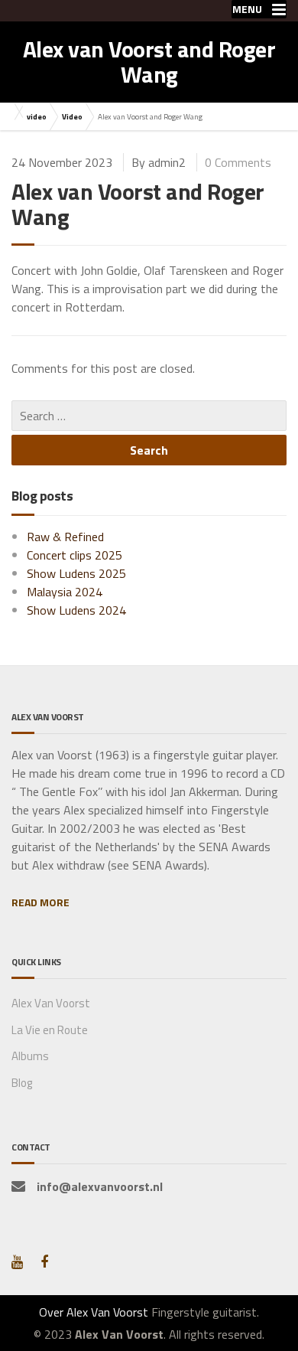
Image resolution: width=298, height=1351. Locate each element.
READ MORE (40, 902)
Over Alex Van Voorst (93, 1312)
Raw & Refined (65, 536)
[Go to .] (15, 111)
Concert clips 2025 (74, 555)
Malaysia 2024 (64, 591)
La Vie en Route (49, 1030)
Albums (30, 1056)
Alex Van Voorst (50, 1003)
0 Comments (238, 162)
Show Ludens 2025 (76, 573)
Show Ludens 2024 (76, 610)
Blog (21, 1083)
